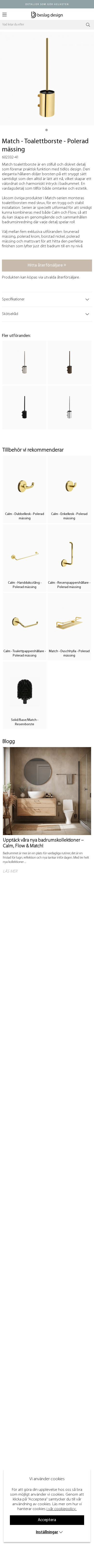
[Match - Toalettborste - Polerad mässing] (46, 130)
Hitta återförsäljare (46, 265)
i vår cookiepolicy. (61, 1509)
